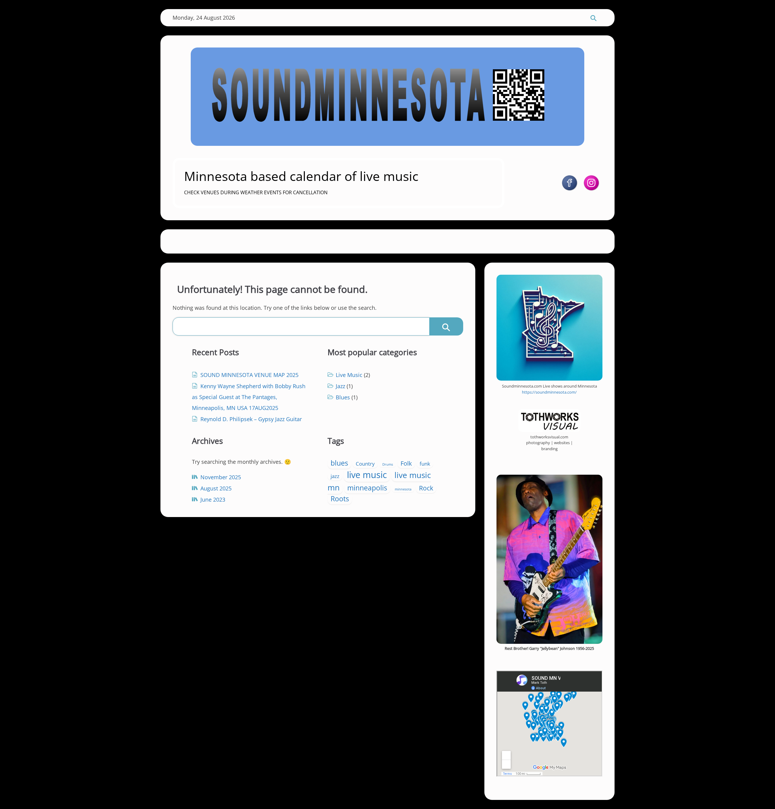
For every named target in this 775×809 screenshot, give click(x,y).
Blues (343, 397)
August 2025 (216, 488)
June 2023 (212, 499)
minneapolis (367, 488)
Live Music (349, 374)
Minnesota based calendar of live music (301, 176)
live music (367, 475)
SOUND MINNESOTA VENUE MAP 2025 (249, 374)
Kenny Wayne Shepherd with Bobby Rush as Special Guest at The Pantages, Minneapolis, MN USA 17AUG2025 (248, 396)
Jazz (340, 386)
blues (339, 463)
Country (365, 463)
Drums (387, 464)
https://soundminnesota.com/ (549, 392)
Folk (406, 463)
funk (425, 463)
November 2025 (220, 477)
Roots (340, 498)
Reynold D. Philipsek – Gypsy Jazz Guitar (251, 419)
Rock (426, 487)
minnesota (403, 489)
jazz (335, 476)
